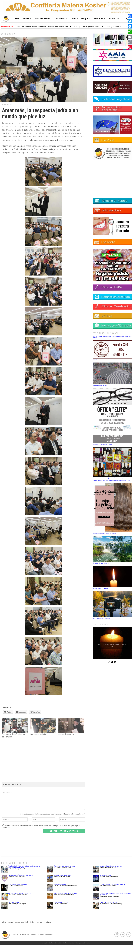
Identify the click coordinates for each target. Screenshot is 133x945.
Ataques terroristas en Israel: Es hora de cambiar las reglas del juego (111, 480)
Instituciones (99, 18)
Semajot (84, 18)
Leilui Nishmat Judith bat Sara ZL (102, 588)
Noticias (26, 18)
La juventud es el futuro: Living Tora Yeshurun (20, 875)
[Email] (129, 36)
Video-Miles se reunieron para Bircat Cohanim (112, 884)
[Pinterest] (129, 47)
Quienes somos (36, 922)
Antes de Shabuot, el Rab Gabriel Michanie (65, 893)
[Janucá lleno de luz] (71, 725)
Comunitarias (59, 18)
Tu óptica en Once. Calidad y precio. (102, 445)
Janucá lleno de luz (66, 734)
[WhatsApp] (129, 31)
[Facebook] (129, 16)
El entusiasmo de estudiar (61, 902)
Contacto (47, 922)
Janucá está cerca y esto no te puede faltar (19, 893)
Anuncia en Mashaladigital (18, 922)
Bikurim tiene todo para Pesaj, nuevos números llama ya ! (108, 478)
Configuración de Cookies (83, 943)
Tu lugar (95, 360)
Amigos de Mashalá (13, 902)
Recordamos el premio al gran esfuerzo (64, 866)
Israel (73, 18)
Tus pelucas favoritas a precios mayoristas (104, 533)
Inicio (16, 18)
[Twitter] (129, 21)
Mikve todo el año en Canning (101, 563)
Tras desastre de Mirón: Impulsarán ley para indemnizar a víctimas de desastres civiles (24, 866)
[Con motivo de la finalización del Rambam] (15, 725)
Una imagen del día (38, 734)
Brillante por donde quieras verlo (108, 902)
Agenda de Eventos (42, 18)
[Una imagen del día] (43, 725)
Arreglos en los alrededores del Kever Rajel (111, 866)
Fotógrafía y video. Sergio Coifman (101, 618)
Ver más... (113, 18)
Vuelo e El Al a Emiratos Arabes (62, 875)
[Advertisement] (43, 760)
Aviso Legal (44, 943)
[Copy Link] (129, 42)
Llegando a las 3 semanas (61, 884)
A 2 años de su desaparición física (17, 884)
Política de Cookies (68, 943)
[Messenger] (129, 26)
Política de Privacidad (55, 943)
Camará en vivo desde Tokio (100, 385)
